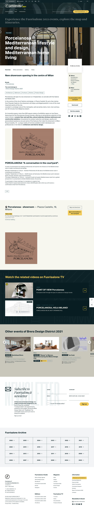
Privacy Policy (8, 503)
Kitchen (31, 92)
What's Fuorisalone (76, 484)
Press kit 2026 (75, 482)
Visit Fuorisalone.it (80, 11)
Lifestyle (55, 481)
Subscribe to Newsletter (79, 501)
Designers (37, 487)
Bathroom (17, 92)
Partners (74, 488)
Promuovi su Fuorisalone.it (79, 477)
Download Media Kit (76, 480)
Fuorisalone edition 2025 (40, 498)
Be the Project (56, 485)
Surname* (72, 389)
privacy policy (60, 403)
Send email (75, 105)
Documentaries (56, 500)
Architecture (9, 92)
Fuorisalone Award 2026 (40, 483)
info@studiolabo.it (11, 490)
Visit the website (75, 111)
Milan (54, 477)
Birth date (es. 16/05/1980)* (77, 396)
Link (7, 191)
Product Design (39, 92)
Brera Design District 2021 (14, 89)
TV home (55, 496)
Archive (55, 487)
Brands (36, 485)
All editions (37, 502)
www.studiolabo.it (11, 492)
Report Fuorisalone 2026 (77, 490)
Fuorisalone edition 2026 (40, 496)
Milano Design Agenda (40, 477)
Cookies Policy (15, 503)
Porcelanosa (10, 84)
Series (54, 498)
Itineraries (22, 11)
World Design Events (39, 479)
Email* (49, 396)
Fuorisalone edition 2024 (40, 500)
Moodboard (37, 481)
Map (16, 11)
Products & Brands (57, 502)
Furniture (24, 92)
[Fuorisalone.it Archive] (15, 5)
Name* (49, 389)
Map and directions (75, 207)
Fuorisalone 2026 (57, 483)
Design (55, 479)
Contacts (74, 492)
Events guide (9, 11)
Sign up (84, 404)
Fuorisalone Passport (77, 486)
